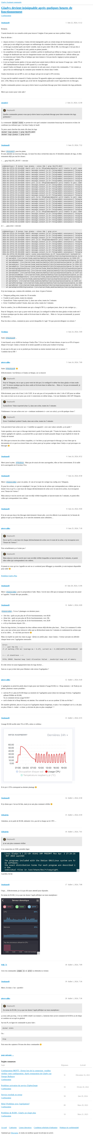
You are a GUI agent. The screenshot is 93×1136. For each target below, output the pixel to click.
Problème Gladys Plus (9, 576)
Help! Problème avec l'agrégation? (15, 1104)
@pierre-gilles (11, 482)
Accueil (4, 1128)
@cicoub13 (10, 151)
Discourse (14, 1133)
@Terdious (20, 463)
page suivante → (7, 1055)
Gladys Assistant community (11, 2)
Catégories (13, 1128)
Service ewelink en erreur (11, 1095)
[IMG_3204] (20, 926)
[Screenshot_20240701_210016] (40, 862)
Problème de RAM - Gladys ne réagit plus (18, 1113)
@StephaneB (10, 338)
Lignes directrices (25, 1128)
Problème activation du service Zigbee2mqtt (19, 1085)
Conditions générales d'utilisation (45, 1128)
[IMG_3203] (38, 755)
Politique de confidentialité (69, 1128)
